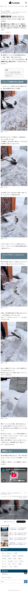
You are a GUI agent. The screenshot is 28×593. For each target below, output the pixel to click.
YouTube (5, 131)
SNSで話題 (3, 16)
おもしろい (21, 16)
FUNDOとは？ (5, 574)
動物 (26, 6)
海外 (20, 558)
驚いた (22, 561)
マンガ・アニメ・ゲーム (12, 6)
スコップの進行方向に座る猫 (13, 72)
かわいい (4, 19)
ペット (14, 19)
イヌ (17, 561)
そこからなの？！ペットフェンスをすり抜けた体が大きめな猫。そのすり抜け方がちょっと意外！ (14, 497)
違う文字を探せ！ (7, 555)
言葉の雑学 (21, 555)
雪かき (3, 21)
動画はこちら (9, 75)
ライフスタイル (21, 6)
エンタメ (5, 6)
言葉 (15, 558)
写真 (16, 553)
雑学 (1, 6)
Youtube (15, 16)
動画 (20, 19)
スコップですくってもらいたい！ (14, 73)
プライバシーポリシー (7, 577)
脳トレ (16, 566)
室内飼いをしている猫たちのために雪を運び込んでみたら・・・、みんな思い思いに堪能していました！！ (14, 493)
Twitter (4, 558)
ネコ (10, 19)
